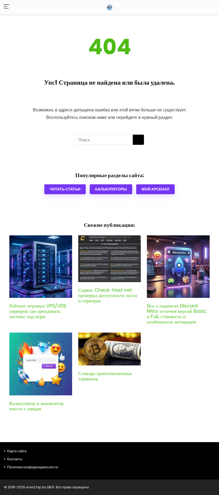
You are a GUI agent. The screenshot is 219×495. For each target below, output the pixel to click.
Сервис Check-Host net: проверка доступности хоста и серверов (107, 295)
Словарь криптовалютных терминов (105, 376)
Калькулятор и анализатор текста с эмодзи (36, 406)
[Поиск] (138, 140)
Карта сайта (16, 451)
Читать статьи (65, 189)
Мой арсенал (155, 189)
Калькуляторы (111, 189)
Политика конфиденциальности (32, 467)
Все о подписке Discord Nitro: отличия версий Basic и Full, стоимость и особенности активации (176, 314)
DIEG (50, 487)
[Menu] (6, 7)
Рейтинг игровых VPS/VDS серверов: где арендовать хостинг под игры (38, 311)
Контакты (14, 459)
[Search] (210, 7)
